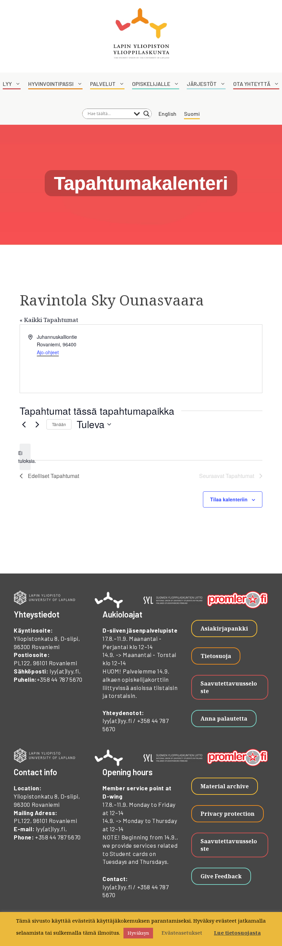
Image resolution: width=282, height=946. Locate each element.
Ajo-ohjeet (48, 352)
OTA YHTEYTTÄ (251, 83)
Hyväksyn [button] (138, 933)
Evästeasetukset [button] (182, 932)
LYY (7, 83)
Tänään (59, 424)
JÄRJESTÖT (202, 83)
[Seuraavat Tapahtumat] (37, 424)
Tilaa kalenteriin (229, 499)
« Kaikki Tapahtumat (49, 320)
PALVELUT (103, 83)
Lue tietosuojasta (237, 932)
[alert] (25, 457)
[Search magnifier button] (146, 114)
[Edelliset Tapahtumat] (24, 424)
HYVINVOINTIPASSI (51, 83)
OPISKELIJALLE (151, 83)
